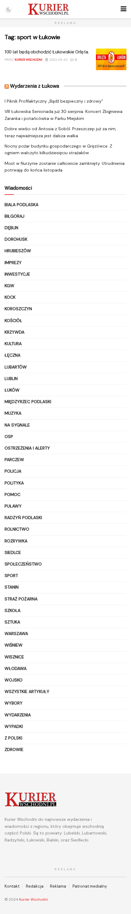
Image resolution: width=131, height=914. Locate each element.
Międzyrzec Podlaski (28, 401)
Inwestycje (17, 274)
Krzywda (14, 332)
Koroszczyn (18, 308)
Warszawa (16, 633)
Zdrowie (14, 749)
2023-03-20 (58, 60)
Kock (10, 297)
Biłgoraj (14, 216)
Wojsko (14, 680)
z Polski (13, 738)
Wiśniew (14, 645)
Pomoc (12, 494)
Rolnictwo (17, 529)
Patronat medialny (90, 886)
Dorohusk (16, 239)
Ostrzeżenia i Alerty (27, 448)
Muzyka (13, 413)
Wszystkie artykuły (27, 691)
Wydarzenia (18, 715)
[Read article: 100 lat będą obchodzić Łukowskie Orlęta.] (111, 59)
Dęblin (11, 227)
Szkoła (12, 610)
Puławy (13, 506)
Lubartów (16, 367)
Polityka (14, 483)
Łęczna (12, 355)
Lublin (11, 378)
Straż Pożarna (21, 599)
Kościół (13, 320)
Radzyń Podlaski (23, 517)
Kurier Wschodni (28, 60)
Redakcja (35, 886)
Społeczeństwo (23, 564)
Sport (11, 575)
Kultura (13, 343)
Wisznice (14, 657)
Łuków (12, 390)
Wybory (14, 703)
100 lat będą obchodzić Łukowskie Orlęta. (47, 51)
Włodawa (16, 668)
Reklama (58, 886)
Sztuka (12, 622)
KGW (9, 285)
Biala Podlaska (21, 204)
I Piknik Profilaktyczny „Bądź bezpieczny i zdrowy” (54, 101)
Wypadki (14, 726)
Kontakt (12, 886)
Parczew (14, 459)
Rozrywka (16, 541)
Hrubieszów (18, 250)
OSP (9, 436)
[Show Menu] (123, 9)
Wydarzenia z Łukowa (34, 86)
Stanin (12, 587)
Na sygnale (17, 425)
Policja (13, 471)
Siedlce (13, 552)
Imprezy (13, 262)
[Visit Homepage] (48, 9)
